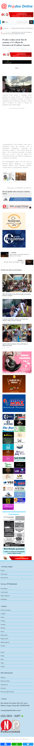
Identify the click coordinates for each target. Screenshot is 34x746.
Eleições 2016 (4, 635)
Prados (25, 48)
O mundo (3, 645)
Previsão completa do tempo (7, 691)
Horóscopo (3, 688)
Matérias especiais (5, 642)
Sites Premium (4, 588)
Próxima (20, 260)
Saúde (2, 659)
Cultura (22, 48)
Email (30, 49)
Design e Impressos (5, 595)
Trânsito (3, 666)
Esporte (2, 631)
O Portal (3, 570)
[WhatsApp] (17, 744)
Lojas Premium (4, 592)
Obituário (3, 677)
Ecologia (3, 620)
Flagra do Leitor (4, 638)
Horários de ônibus (5, 681)
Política (2, 655)
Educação (3, 628)
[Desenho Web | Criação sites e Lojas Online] (10, 726)
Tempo (2, 663)
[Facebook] (5, 744)
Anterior (13, 252)
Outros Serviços (4, 577)
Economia (3, 624)
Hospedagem (4, 599)
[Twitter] (28, 744)
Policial (2, 652)
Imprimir (24, 49)
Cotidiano (3, 613)
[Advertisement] (17, 126)
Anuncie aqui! (4, 574)
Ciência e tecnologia (5, 610)
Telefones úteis (4, 684)
